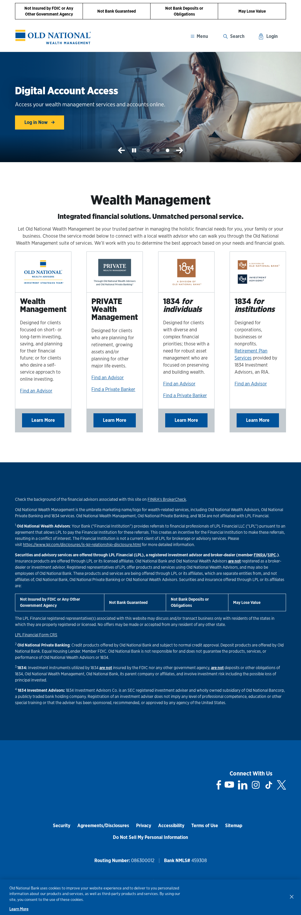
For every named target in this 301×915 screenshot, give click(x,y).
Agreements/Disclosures (103, 825)
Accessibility (171, 825)
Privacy (143, 825)
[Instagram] (255, 785)
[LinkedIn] (243, 785)
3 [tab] (167, 150)
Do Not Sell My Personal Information (150, 837)
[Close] (291, 896)
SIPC (271, 555)
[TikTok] (268, 785)
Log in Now (36, 122)
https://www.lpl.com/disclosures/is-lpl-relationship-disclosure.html (82, 544)
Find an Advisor (36, 391)
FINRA (259, 555)
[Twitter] (281, 785)
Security (61, 825)
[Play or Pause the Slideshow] (134, 150)
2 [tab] (158, 150)
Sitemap (233, 825)
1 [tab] (148, 150)
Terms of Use (204, 825)
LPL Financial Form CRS (36, 634)
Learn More (43, 420)
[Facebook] (218, 785)
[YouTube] (229, 785)
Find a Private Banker (113, 389)
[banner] (53, 37)
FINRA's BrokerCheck (167, 499)
